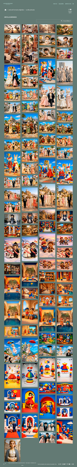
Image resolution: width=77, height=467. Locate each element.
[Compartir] (59, 464)
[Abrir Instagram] (62, 464)
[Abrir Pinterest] (66, 464)
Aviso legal (28, 462)
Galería (61, 3)
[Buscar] (61, 21)
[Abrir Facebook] (60, 464)
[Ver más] (71, 464)
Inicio (55, 3)
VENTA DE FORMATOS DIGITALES (16, 10)
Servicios (68, 3)
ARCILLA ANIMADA (30, 10)
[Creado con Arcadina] (73, 464)
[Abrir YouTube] (64, 464)
